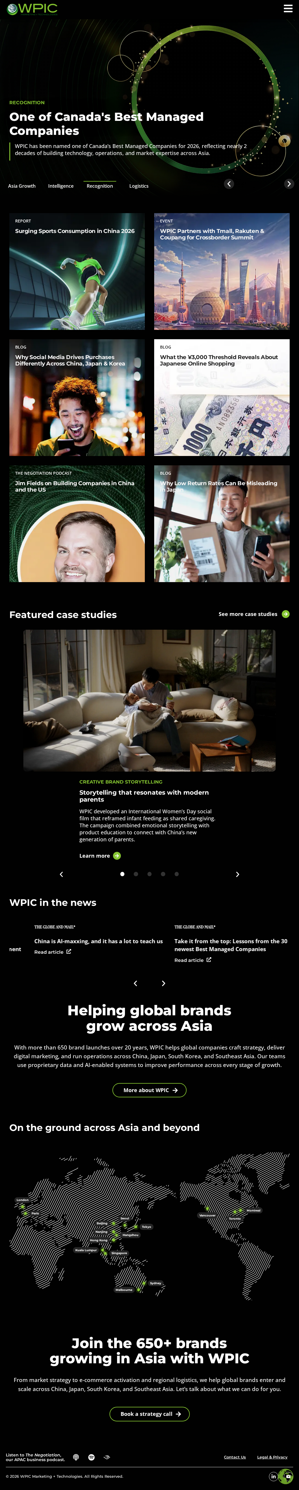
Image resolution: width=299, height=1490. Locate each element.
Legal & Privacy (272, 1457)
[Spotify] (91, 1457)
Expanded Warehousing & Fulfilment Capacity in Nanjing (125, 123)
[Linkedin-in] (273, 1476)
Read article (132, 960)
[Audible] (107, 1457)
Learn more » (30, 258)
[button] (288, 8)
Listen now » (29, 516)
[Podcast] (76, 1457)
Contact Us (235, 1457)
